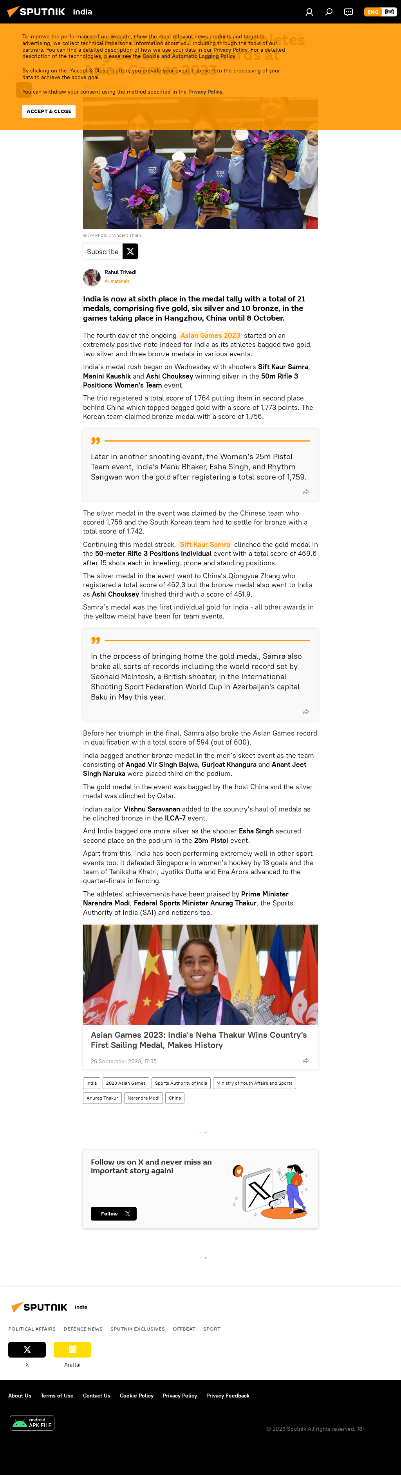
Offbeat (184, 1328)
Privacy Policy (230, 49)
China (175, 1098)
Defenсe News (83, 1328)
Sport (211, 1328)
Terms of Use (57, 1395)
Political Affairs (32, 1328)
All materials (117, 281)
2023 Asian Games (126, 1083)
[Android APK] (32, 1424)
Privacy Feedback (227, 1395)
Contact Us (96, 1395)
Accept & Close (49, 111)
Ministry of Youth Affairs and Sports (255, 1083)
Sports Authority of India (181, 1083)
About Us (19, 1395)
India (92, 1083)
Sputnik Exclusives (137, 1328)
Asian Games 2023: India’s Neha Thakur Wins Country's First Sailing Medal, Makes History (199, 1040)
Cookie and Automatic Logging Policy (189, 56)
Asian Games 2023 (210, 335)
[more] (306, 491)
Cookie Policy (137, 1395)
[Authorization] (309, 12)
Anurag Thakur (102, 1098)
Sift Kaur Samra (205, 544)
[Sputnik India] (38, 18)
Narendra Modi (143, 1098)
